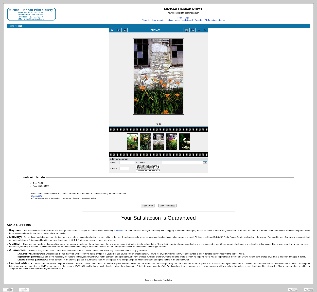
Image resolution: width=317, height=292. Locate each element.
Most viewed (187, 20)
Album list (146, 20)
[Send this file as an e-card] (192, 30)
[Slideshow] (124, 30)
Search (221, 20)
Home (179, 18)
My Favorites (210, 20)
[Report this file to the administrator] (186, 30)
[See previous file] (199, 30)
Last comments (172, 20)
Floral (19, 26)
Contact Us (37, 196)
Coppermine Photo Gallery (163, 280)
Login (187, 18)
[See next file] (205, 30)
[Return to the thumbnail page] (112, 30)
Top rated (199, 20)
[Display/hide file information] (118, 30)
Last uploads (158, 20)
